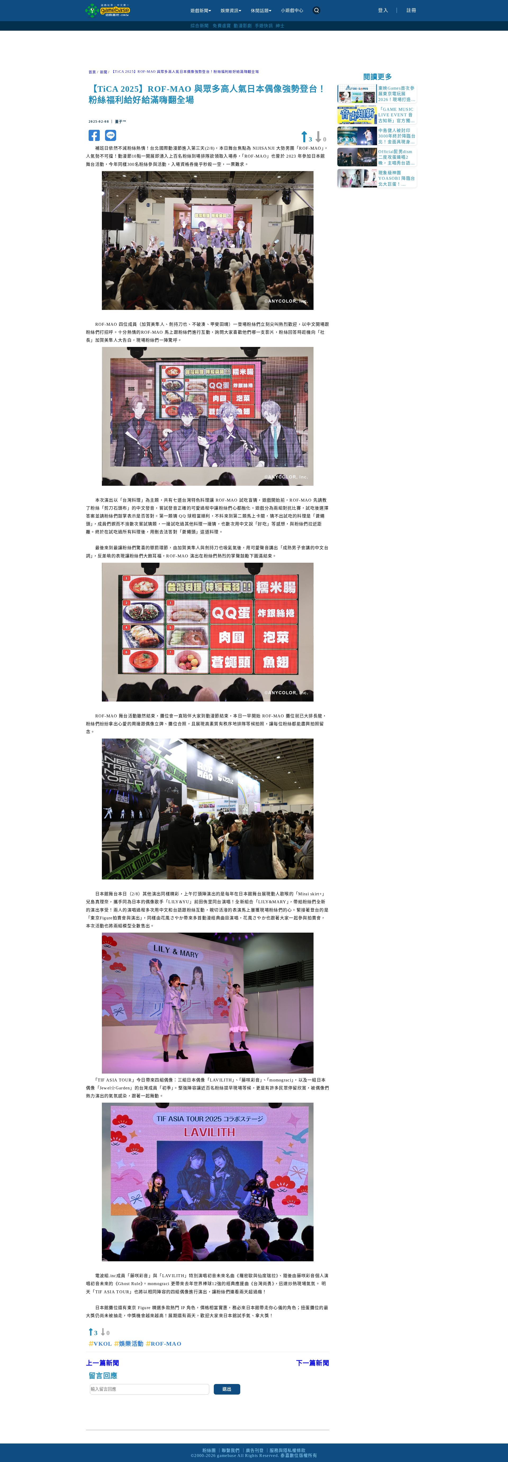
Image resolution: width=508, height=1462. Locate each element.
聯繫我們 (231, 1450)
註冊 (411, 10)
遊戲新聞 (199, 10)
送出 (227, 1389)
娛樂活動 (132, 1343)
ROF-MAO (166, 1343)
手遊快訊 (264, 26)
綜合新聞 (199, 26)
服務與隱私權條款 (288, 1450)
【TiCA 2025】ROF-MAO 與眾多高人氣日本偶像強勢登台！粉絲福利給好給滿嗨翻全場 (185, 72)
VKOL (104, 1343)
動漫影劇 (243, 26)
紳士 (280, 26)
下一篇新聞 (313, 1363)
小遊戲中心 (292, 10)
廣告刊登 (255, 1450)
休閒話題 (260, 10)
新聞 (104, 72)
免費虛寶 (222, 26)
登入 (383, 10)
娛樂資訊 (230, 10)
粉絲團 (209, 1450)
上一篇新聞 (103, 1363)
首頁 (92, 72)
